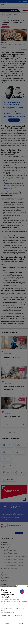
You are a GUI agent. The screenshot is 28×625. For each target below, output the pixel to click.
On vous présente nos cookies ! (7, 616)
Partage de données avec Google (8, 618)
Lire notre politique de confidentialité (7, 612)
